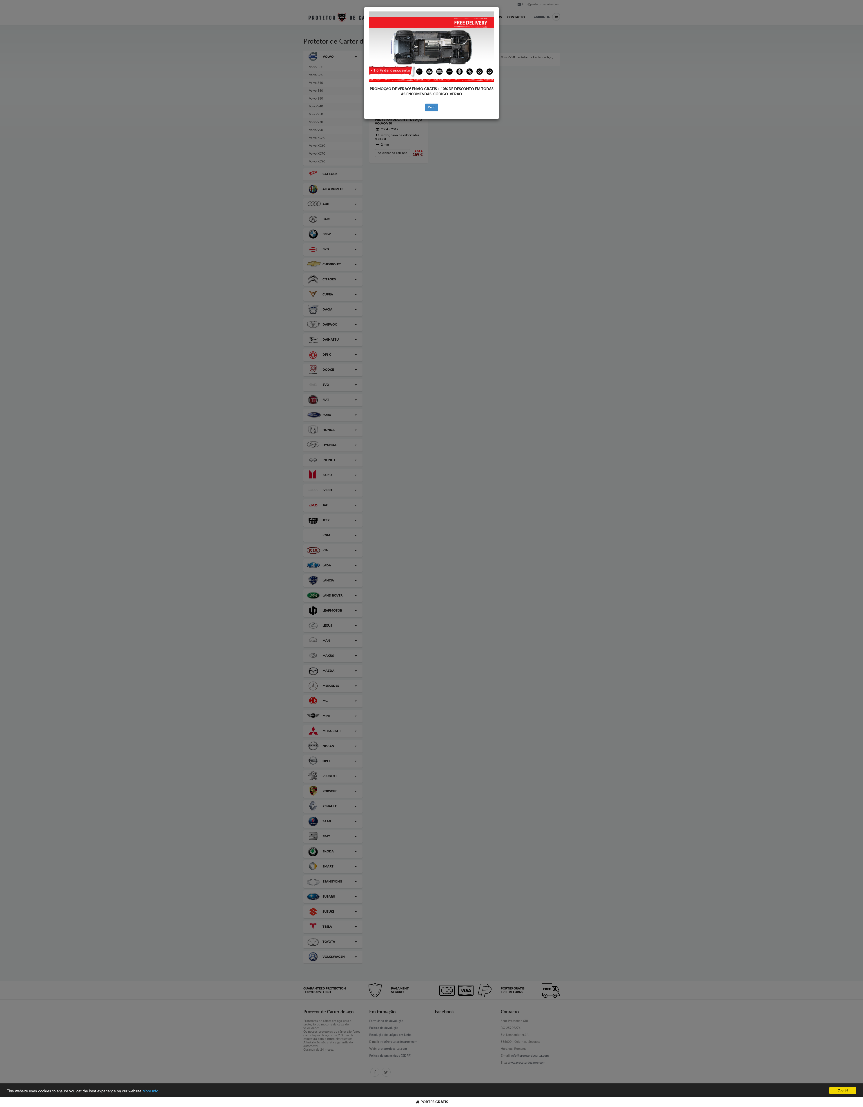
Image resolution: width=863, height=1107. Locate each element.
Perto (431, 107)
